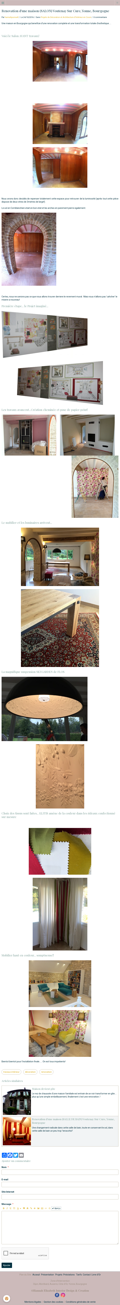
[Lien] (31, 1208)
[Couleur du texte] (19, 1208)
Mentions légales (33, 1302)
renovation (46, 1072)
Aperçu (57, 1208)
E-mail (5, 1179)
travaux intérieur (11, 1072)
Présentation (47, 1274)
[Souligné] (10, 1208)
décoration (30, 1072)
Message (6, 1204)
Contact (87, 1274)
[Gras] (3, 1208)
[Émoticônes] (49, 1208)
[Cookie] (6, 1298)
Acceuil (36, 1274)
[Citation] (24, 1208)
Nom (4, 1167)
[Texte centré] (27, 1208)
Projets (58, 1274)
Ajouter (6, 1265)
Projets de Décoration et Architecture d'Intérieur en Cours (66, 17)
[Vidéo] (42, 1208)
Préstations (69, 1274)
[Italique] (7, 1208)
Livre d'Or (96, 1274)
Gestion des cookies (53, 1302)
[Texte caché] (35, 1208)
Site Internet (8, 1192)
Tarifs (79, 1274)
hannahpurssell (11, 17)
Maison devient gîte (43, 1088)
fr (117, 3)
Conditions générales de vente (81, 1302)
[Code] (46, 1208)
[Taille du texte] (14, 1208)
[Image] (38, 1208)
